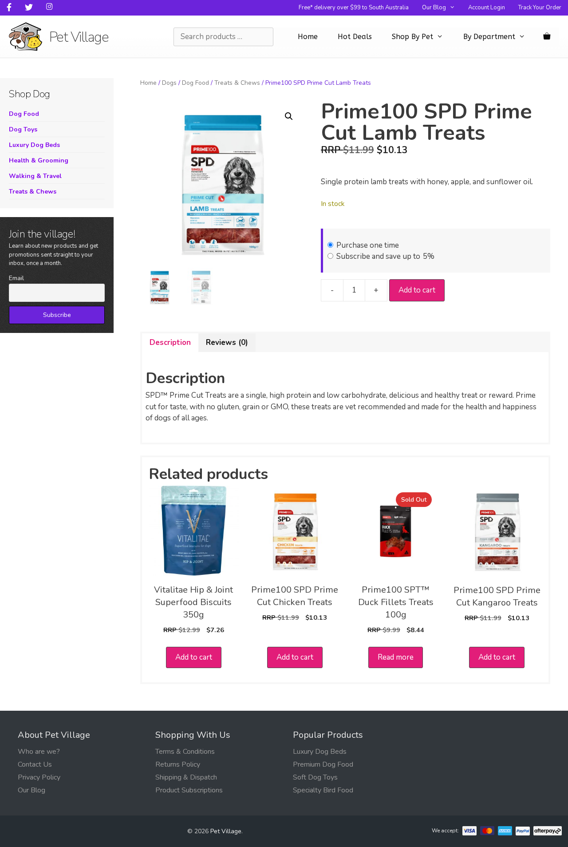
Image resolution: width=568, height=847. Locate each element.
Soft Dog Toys (315, 777)
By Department (489, 36)
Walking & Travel (35, 176)
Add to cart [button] (193, 657)
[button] (289, 116)
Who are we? (39, 751)
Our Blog (434, 8)
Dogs (169, 83)
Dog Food (195, 83)
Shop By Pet (412, 36)
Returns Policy (177, 764)
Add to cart (416, 290)
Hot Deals (355, 36)
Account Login (486, 8)
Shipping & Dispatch (186, 777)
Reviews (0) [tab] (227, 342)
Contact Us (35, 764)
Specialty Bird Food (323, 790)
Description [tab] (170, 342)
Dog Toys (23, 129)
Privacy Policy (39, 777)
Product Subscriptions (189, 790)
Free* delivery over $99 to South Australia (354, 8)
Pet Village (79, 37)
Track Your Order (539, 8)
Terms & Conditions (185, 751)
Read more (396, 657)
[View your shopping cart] (546, 37)
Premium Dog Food (323, 764)
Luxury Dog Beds (34, 145)
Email (16, 278)
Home (308, 36)
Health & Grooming (38, 160)
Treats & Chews (237, 83)
